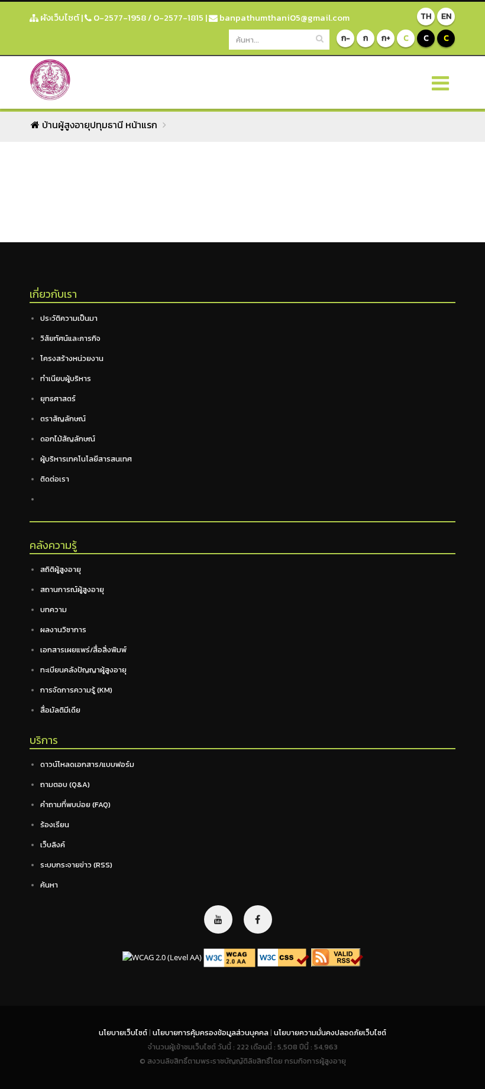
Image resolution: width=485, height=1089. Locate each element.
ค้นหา (49, 884)
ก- (345, 38)
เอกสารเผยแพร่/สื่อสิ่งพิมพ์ (83, 649)
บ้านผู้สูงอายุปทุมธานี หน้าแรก (98, 125)
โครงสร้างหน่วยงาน (72, 358)
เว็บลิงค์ (52, 844)
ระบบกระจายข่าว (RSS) (76, 864)
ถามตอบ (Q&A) (65, 784)
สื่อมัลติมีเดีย (60, 710)
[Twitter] (218, 919)
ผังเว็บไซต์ (58, 17)
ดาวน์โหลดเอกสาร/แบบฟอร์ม (87, 764)
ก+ (385, 38)
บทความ (53, 609)
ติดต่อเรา (54, 479)
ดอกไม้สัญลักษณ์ (67, 438)
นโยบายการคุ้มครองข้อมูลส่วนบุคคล (211, 1032)
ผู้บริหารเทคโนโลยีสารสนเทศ (86, 458)
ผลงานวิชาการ (63, 629)
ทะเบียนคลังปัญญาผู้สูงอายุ (83, 669)
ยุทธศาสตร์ (58, 398)
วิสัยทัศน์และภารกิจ (70, 338)
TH (426, 16)
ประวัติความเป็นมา (69, 318)
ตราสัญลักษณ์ (63, 418)
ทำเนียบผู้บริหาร (65, 378)
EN (446, 16)
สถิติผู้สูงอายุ (60, 569)
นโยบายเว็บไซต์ (124, 1032)
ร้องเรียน (54, 824)
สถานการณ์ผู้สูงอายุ (72, 589)
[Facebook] (258, 919)
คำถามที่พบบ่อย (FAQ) (75, 804)
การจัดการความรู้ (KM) (76, 689)
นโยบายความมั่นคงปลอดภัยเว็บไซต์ (330, 1032)
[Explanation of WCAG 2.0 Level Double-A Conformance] (229, 957)
